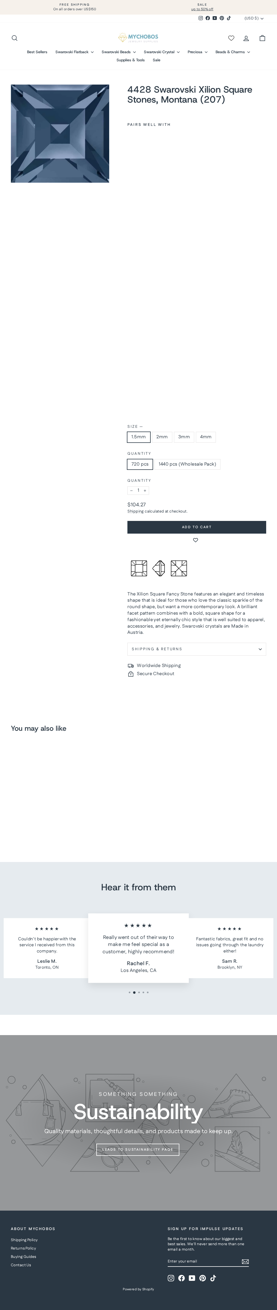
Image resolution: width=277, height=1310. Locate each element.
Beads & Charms (231, 51)
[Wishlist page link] (231, 38)
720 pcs (140, 464)
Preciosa (195, 51)
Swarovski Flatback (72, 51)
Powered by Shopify (138, 1289)
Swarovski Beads (117, 51)
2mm (162, 437)
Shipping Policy (24, 1240)
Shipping (135, 511)
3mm (184, 437)
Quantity (139, 453)
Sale (156, 60)
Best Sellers (37, 51)
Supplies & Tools (131, 60)
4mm (206, 437)
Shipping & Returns (157, 649)
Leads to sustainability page (137, 1149)
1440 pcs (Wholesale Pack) (187, 464)
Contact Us (21, 1265)
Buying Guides (23, 1257)
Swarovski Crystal (160, 51)
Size (135, 426)
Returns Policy (23, 1248)
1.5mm (138, 437)
